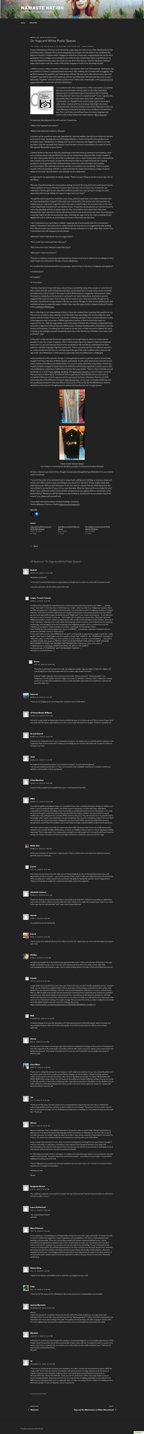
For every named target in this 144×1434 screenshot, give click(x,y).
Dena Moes (35, 1064)
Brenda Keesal (36, 734)
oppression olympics (81, 372)
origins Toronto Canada (40, 598)
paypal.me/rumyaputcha (69, 504)
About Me (33, 23)
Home (23, 23)
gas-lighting (55, 372)
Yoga (36, 546)
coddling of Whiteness (44, 307)
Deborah (34, 694)
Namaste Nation (42, 7)
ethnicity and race (72, 380)
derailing (64, 372)
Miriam (33, 1123)
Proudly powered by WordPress (31, 1429)
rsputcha (51, 37)
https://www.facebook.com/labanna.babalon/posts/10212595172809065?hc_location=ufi (63, 1004)
